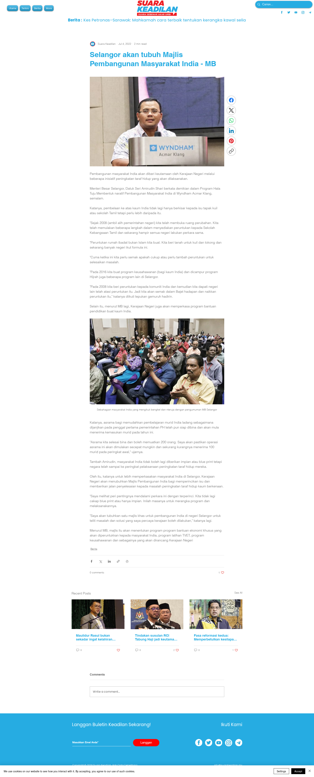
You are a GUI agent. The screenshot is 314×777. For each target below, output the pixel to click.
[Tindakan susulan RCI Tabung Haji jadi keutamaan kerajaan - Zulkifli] (157, 614)
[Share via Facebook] (91, 561)
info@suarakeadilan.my (228, 765)
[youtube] (296, 12)
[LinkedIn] (231, 131)
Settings (281, 771)
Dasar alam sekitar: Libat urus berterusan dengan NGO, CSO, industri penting (162, 20)
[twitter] (289, 12)
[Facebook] (231, 100)
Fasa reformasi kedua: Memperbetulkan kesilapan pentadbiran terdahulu (215, 637)
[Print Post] (127, 561)
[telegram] (310, 12)
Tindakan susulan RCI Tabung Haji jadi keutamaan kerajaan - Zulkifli (156, 637)
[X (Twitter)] (231, 110)
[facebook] (281, 12)
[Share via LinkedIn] (109, 561)
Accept (298, 771)
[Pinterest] (231, 141)
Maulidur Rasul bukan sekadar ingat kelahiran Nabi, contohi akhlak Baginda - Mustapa (94, 637)
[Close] (309, 771)
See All (238, 592)
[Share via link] (118, 561)
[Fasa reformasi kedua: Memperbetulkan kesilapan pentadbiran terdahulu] (216, 614)
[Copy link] (231, 151)
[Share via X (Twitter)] (100, 561)
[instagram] (303, 12)
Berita (93, 548)
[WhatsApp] (231, 120)
